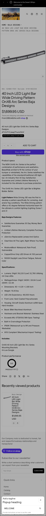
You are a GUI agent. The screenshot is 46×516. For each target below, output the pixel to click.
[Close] (40, 500)
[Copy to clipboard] (40, 508)
